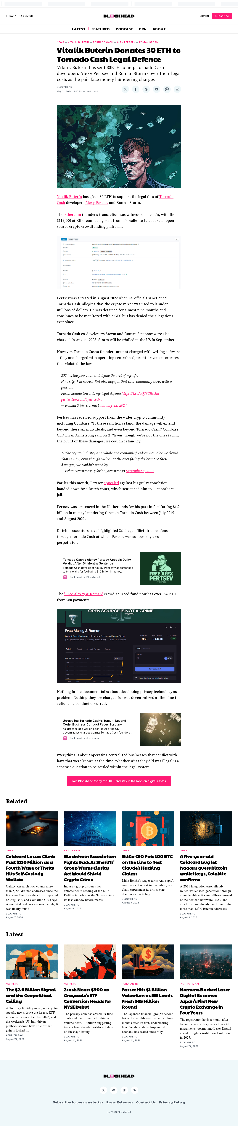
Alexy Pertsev (96, 203)
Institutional (190, 983)
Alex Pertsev (126, 42)
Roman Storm (149, 42)
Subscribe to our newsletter (78, 1102)
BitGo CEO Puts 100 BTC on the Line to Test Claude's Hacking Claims (147, 865)
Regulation (72, 850)
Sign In (204, 16)
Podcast (124, 28)
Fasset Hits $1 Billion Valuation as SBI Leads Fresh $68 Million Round (147, 998)
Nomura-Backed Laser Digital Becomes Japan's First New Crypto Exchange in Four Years (205, 1001)
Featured (100, 28)
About (159, 28)
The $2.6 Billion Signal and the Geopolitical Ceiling (31, 995)
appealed (111, 483)
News (60, 42)
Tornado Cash (103, 42)
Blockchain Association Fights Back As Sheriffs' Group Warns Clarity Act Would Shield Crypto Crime (90, 867)
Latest (78, 28)
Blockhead (64, 87)
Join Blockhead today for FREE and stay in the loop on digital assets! (119, 781)
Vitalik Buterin (78, 42)
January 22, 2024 (113, 405)
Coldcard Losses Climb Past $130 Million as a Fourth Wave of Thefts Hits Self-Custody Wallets (30, 867)
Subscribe (222, 16)
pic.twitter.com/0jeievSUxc (81, 399)
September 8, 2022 (140, 471)
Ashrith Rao (14, 1035)
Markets (12, 983)
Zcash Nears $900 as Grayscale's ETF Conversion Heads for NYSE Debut (87, 998)
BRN (143, 28)
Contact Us (146, 1102)
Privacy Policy (172, 1102)
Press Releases (119, 1102)
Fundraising (130, 983)
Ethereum (72, 214)
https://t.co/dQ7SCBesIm (140, 393)
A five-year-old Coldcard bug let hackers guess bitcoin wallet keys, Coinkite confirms (203, 867)
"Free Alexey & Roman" (83, 594)
